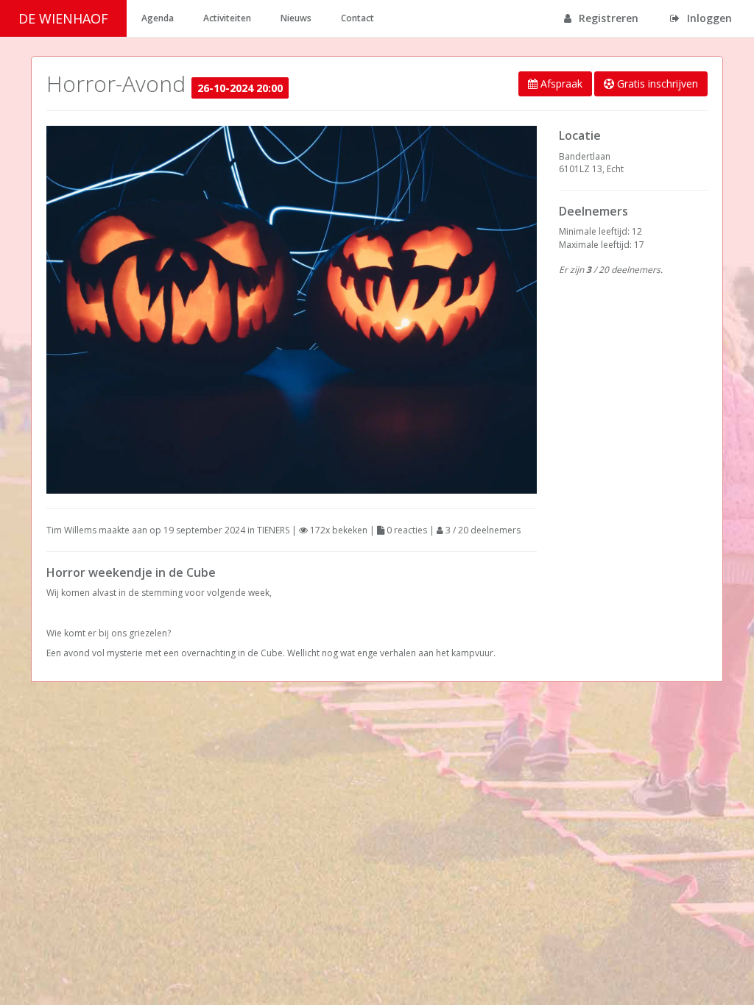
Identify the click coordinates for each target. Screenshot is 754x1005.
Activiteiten (227, 18)
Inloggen (708, 18)
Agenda (157, 18)
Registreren (607, 18)
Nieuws (296, 18)
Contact (357, 18)
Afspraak (560, 83)
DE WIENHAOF (63, 18)
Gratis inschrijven (656, 83)
